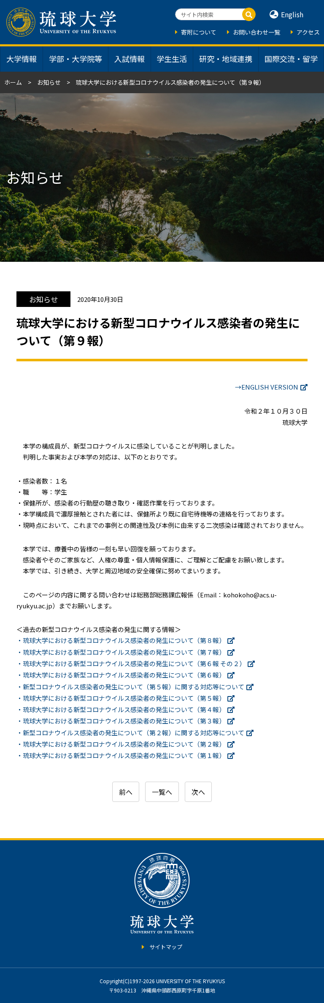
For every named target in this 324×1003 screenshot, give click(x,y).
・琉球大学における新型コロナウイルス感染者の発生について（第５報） (120, 698)
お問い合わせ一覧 (256, 32)
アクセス (308, 32)
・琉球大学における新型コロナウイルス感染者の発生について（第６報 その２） (131, 663)
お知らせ (49, 82)
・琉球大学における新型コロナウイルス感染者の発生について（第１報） (120, 755)
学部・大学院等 (75, 58)
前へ (125, 792)
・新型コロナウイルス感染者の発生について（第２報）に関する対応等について (130, 732)
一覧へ (162, 792)
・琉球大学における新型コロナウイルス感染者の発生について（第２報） (120, 743)
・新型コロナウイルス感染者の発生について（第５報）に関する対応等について (130, 686)
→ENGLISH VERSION (266, 386)
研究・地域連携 (225, 58)
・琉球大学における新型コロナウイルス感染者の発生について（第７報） (120, 652)
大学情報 (21, 58)
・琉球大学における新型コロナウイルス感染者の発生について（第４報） (120, 709)
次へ (198, 792)
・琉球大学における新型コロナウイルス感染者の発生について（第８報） (120, 640)
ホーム (13, 82)
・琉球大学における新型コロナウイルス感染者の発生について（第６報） (120, 674)
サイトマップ (165, 947)
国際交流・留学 (291, 58)
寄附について (198, 32)
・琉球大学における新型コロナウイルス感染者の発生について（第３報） (120, 720)
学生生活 (172, 58)
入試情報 (129, 58)
